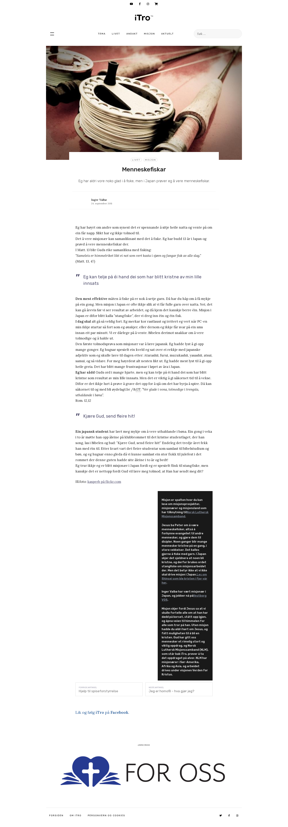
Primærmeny (52, 34)
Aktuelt (167, 33)
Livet (116, 33)
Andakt (132, 33)
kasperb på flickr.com (104, 482)
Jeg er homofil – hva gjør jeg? (171, 691)
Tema (102, 33)
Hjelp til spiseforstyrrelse (98, 691)
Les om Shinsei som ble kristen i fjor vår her (184, 579)
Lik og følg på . (102, 712)
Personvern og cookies (106, 815)
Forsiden (56, 815)
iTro (144, 18)
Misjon (149, 33)
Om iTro (76, 815)
